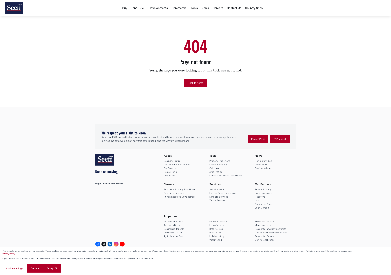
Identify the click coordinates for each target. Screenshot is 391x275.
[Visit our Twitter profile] (103, 244)
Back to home (195, 82)
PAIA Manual (280, 139)
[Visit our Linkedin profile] (110, 244)
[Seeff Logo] (14, 8)
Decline (35, 268)
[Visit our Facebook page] (97, 244)
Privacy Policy (258, 139)
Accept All (52, 268)
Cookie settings (14, 268)
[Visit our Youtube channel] (122, 244)
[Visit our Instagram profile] (116, 244)
